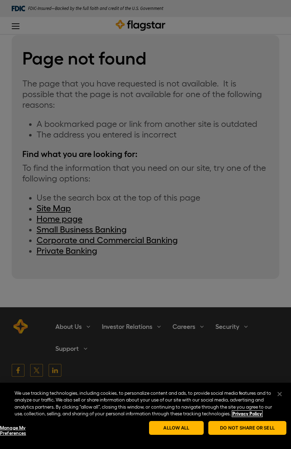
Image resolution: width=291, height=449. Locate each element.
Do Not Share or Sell (247, 428)
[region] (145, 416)
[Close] (279, 394)
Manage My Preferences (13, 430)
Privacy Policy (247, 413)
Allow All (176, 428)
